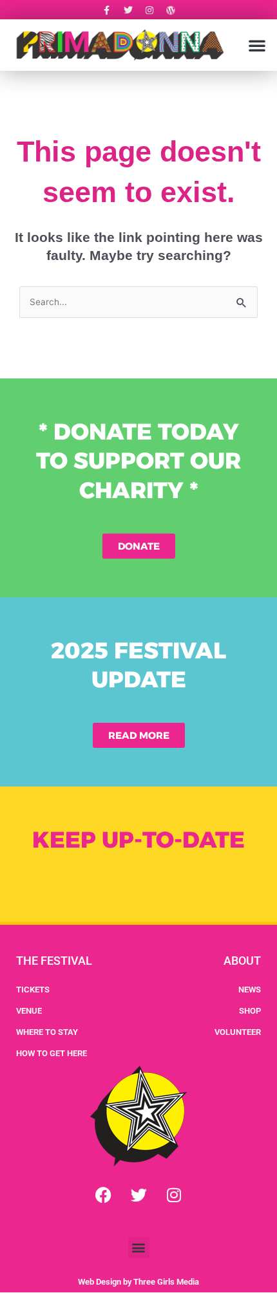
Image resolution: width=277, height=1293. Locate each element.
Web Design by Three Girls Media (138, 1282)
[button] (257, 45)
